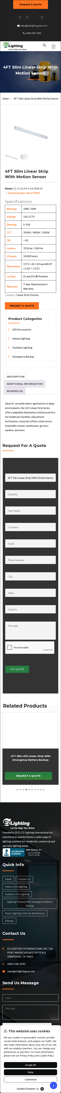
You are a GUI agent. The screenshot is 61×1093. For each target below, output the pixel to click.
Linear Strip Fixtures (27, 294)
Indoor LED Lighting (16, 886)
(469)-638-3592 (33, 33)
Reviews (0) (15, 391)
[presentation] (51, 708)
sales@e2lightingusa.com (33, 25)
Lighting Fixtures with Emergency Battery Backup (30, 903)
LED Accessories (21, 329)
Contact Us (24, 879)
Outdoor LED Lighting (17, 894)
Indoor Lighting (21, 338)
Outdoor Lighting (22, 347)
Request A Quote (30, 4)
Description (16, 376)
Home (5, 98)
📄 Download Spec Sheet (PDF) (22, 192)
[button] (17, 789)
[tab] (15, 376)
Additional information (25, 383)
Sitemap (9, 920)
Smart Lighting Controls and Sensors (25, 913)
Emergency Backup (23, 356)
